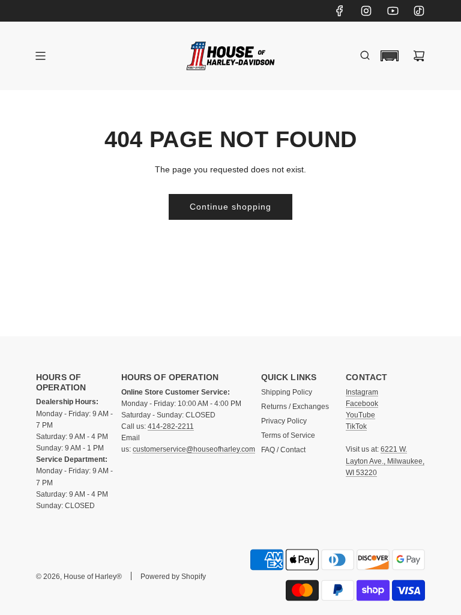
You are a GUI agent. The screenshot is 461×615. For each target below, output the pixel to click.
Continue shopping (230, 206)
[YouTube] (392, 11)
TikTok (356, 426)
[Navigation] (40, 56)
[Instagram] (366, 11)
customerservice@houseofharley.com (194, 449)
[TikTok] (419, 11)
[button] (390, 56)
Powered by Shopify (173, 576)
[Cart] (419, 56)
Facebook (362, 403)
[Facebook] (340, 11)
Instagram (362, 392)
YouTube (360, 415)
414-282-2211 (171, 426)
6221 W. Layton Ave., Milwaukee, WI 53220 (385, 460)
